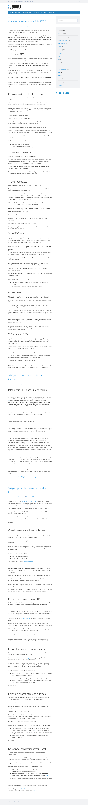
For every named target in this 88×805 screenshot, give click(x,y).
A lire (59, 53)
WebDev (60, 85)
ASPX (59, 75)
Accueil (12, 12)
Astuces (60, 50)
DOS (59, 56)
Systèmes (60, 82)
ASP (59, 72)
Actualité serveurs (62, 40)
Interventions (61, 43)
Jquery (59, 79)
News (59, 46)
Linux (59, 62)
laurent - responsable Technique (16, 26)
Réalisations (51, 12)
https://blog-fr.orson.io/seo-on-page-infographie (30, 477)
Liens (45, 12)
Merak (59, 66)
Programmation (62, 69)
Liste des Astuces (37, 12)
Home (78, 6)
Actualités (17, 12)
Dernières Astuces (26, 12)
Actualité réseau (62, 37)
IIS (58, 59)
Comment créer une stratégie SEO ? (27, 21)
